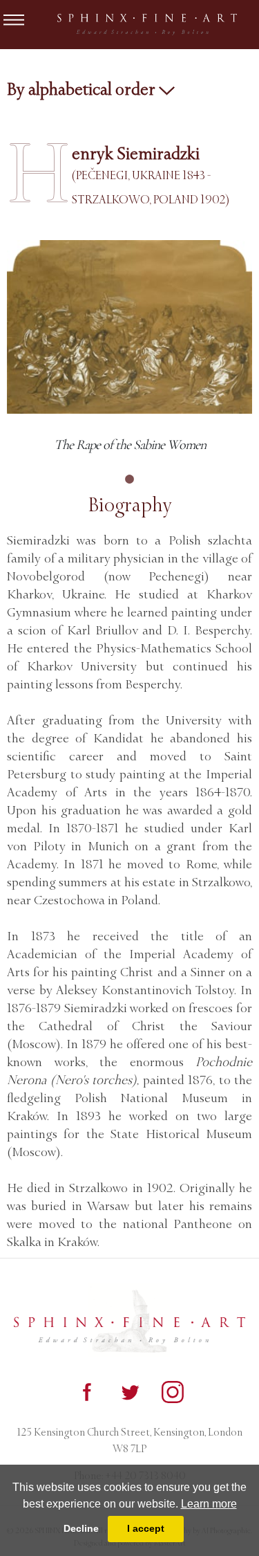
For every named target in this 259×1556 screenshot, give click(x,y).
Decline (81, 1528)
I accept (145, 1528)
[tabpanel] (129, 347)
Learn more (209, 1504)
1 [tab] (130, 479)
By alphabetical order (83, 89)
